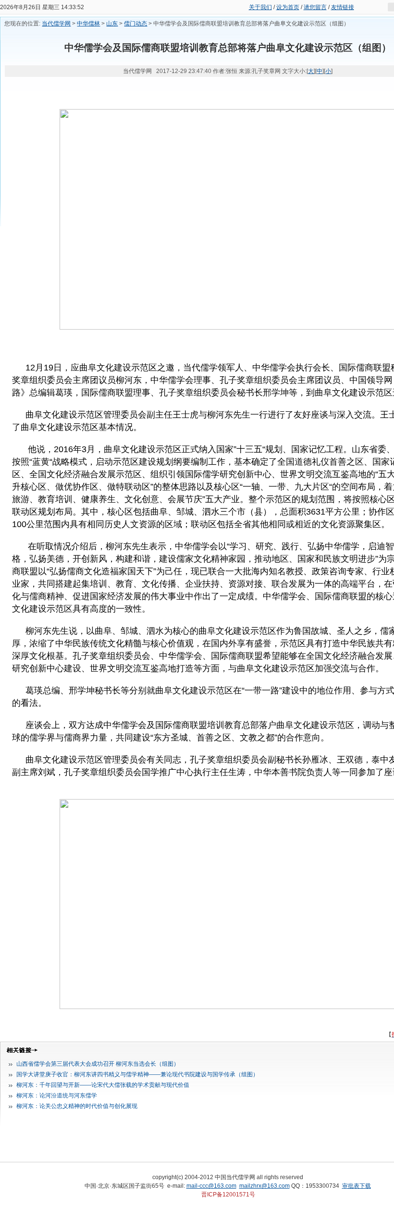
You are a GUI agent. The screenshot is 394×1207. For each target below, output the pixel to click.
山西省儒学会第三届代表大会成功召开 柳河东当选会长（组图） (97, 1063)
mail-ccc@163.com (211, 1185)
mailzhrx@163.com (264, 1185)
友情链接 (342, 7)
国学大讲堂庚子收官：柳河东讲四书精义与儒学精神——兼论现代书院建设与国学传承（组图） (137, 1074)
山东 (112, 23)
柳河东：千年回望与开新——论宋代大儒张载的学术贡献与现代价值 (102, 1085)
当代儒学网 (56, 23)
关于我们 (260, 7)
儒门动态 (135, 23)
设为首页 (287, 7)
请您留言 (315, 7)
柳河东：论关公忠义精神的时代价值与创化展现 (76, 1106)
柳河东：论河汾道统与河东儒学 (56, 1095)
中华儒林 (88, 23)
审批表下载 (356, 1185)
